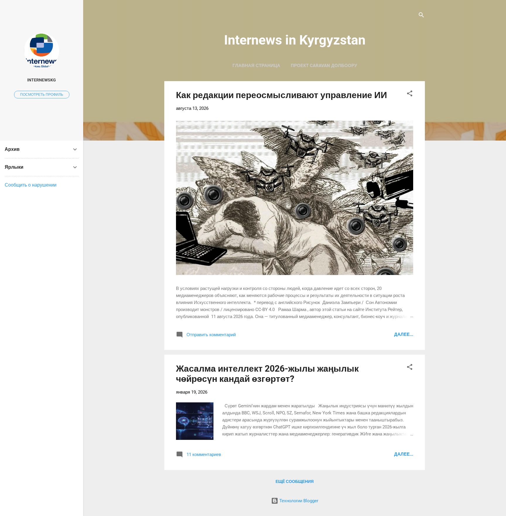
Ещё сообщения (295, 481)
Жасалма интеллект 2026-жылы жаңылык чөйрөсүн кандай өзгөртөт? (267, 373)
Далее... (403, 334)
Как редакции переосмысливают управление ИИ (281, 95)
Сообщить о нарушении (31, 185)
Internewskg (41, 80)
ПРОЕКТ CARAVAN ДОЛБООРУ (324, 65)
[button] (409, 94)
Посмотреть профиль (41, 95)
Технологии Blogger (298, 500)
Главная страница (256, 65)
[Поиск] (421, 16)
